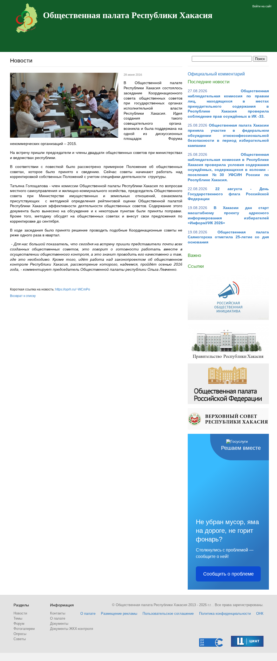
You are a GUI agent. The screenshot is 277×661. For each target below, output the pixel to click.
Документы (59, 624)
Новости (20, 613)
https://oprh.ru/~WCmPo (72, 289)
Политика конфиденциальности (225, 614)
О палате (57, 618)
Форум (19, 624)
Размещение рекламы (119, 614)
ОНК (259, 614)
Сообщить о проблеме (228, 574)
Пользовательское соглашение (168, 614)
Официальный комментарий (216, 74)
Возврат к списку (23, 296)
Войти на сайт (262, 6)
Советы (20, 639)
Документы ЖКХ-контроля (71, 629)
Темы (18, 618)
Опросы (20, 634)
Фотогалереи (24, 629)
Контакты (57, 613)
